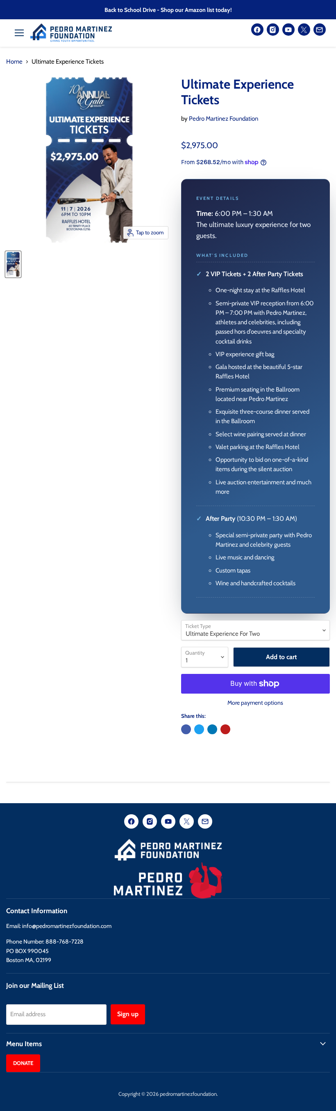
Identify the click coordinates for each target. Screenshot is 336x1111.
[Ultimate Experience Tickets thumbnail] (13, 264)
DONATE (23, 1063)
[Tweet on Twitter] (199, 729)
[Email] (319, 29)
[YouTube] (288, 29)
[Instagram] (273, 29)
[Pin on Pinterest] (225, 729)
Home (14, 61)
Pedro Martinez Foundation (223, 118)
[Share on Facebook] (186, 729)
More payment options (255, 702)
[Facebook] (257, 29)
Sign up (127, 1014)
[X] (304, 29)
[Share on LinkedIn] (212, 729)
